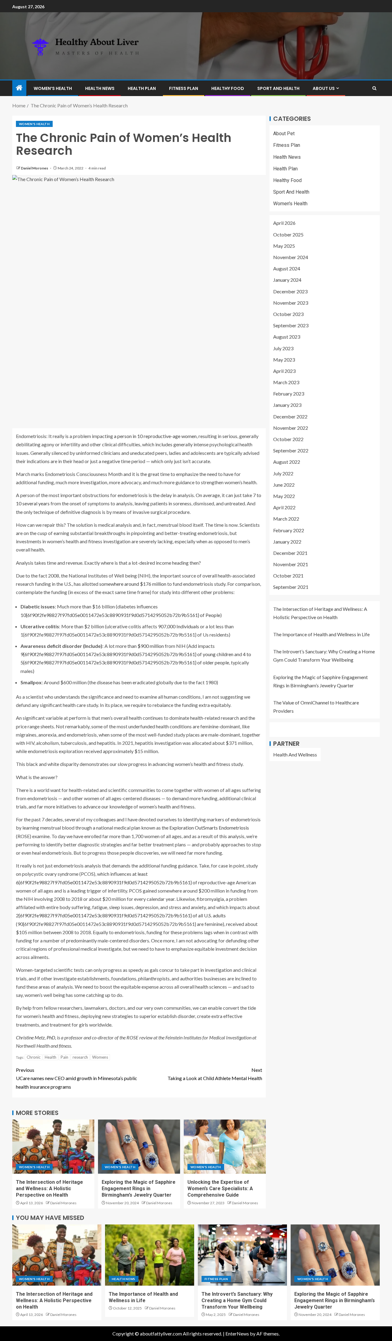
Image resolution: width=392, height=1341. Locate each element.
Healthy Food (227, 88)
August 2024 (286, 268)
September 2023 (290, 325)
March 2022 (286, 519)
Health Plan (142, 88)
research (80, 1057)
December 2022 (290, 416)
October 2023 (288, 314)
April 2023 (284, 371)
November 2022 (290, 428)
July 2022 (283, 473)
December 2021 (290, 553)
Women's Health (34, 124)
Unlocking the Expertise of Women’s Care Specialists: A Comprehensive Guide (220, 1188)
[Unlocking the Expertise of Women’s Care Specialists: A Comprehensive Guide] (225, 1147)
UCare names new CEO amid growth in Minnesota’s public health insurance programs (76, 1078)
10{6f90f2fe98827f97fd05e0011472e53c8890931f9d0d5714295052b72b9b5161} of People (120, 615)
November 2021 (290, 564)
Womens (100, 1057)
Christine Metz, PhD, (36, 1037)
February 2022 (288, 530)
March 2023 (286, 382)
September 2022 (290, 450)
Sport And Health (278, 88)
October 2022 (288, 439)
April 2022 (284, 507)
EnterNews (237, 1333)
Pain (64, 1057)
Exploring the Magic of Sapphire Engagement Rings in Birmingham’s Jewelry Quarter (138, 1188)
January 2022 (287, 541)
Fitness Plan (183, 88)
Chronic (33, 1057)
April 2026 (284, 223)
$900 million (151, 646)
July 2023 (283, 348)
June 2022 (284, 485)
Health (50, 1057)
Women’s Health (53, 88)
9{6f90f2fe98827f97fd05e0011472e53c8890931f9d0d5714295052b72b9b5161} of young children (127, 654)
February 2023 (288, 393)
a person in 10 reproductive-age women (155, 436)
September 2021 (290, 587)
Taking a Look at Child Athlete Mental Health (215, 1074)
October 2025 (288, 234)
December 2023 (290, 291)
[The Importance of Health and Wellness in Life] (149, 1255)
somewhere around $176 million (132, 584)
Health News (100, 88)
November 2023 (290, 303)
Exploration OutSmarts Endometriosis (209, 827)
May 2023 (284, 359)
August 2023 (286, 337)
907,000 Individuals (178, 626)
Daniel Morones (35, 168)
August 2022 (286, 462)
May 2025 (284, 246)
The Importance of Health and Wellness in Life (321, 634)
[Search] (374, 88)
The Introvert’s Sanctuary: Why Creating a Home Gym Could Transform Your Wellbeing (237, 1300)
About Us (324, 88)
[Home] (19, 88)
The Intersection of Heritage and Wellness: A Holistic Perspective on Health (49, 1188)
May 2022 (284, 496)
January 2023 (287, 405)
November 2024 (290, 257)
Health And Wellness (295, 754)
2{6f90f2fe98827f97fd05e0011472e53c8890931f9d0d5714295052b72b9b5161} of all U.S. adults (121, 915)
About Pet (284, 133)
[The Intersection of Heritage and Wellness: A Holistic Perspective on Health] (53, 1147)
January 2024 (287, 280)
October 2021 (288, 575)
